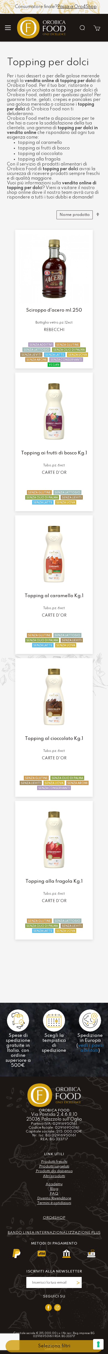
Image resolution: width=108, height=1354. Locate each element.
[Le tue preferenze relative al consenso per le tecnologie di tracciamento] (98, 1344)
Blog (54, 1189)
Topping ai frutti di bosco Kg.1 (54, 453)
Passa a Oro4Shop (77, 7)
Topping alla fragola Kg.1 (54, 881)
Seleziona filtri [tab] (54, 1346)
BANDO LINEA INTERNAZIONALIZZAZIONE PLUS (54, 1233)
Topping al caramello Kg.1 (54, 596)
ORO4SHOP (54, 1218)
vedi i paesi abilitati (91, 1048)
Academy (54, 1184)
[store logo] (41, 27)
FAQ (54, 1193)
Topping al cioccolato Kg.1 (54, 738)
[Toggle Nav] (10, 27)
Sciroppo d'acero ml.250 (54, 310)
